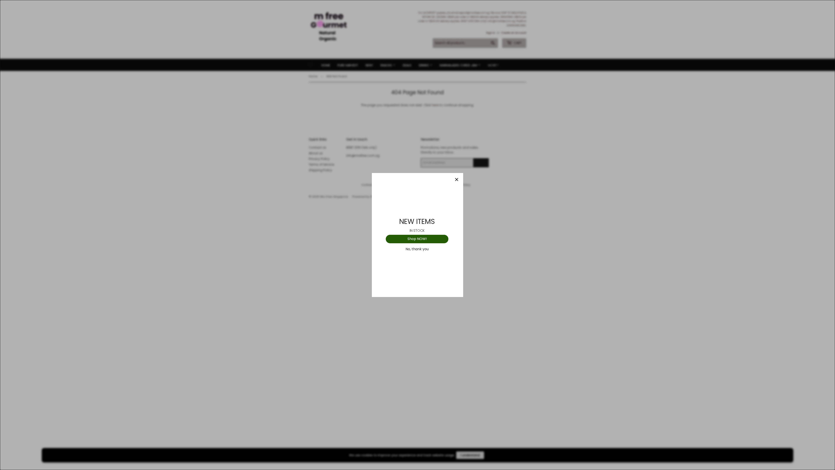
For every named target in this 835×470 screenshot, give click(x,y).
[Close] (457, 179)
